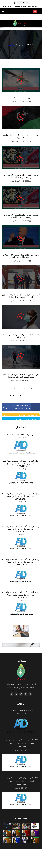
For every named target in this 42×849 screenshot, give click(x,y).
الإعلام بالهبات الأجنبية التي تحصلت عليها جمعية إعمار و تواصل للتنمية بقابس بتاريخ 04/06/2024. (21, 496)
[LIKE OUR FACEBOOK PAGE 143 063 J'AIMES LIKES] (36, 407)
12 (14, 395)
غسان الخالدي (15, 141)
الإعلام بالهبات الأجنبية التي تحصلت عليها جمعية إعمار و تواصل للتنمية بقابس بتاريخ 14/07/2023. (21, 595)
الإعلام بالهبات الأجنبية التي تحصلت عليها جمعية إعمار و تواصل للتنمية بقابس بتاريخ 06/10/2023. (21, 562)
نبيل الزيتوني (15, 101)
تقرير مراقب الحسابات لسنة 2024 (21, 434)
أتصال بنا (23, 6)
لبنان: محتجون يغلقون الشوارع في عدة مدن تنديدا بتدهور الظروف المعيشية (21, 375)
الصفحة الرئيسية (26, 44)
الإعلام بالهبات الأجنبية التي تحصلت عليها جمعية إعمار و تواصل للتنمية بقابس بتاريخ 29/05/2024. (21, 529)
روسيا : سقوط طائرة (21, 97)
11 (17, 395)
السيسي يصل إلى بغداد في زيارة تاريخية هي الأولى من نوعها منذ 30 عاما (21, 295)
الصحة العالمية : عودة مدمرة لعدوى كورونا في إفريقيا (21, 335)
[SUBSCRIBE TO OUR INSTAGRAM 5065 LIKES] (39, 418)
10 (21, 395)
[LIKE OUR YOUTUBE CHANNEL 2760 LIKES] (39, 414)
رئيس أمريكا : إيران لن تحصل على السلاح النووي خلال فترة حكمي (21, 256)
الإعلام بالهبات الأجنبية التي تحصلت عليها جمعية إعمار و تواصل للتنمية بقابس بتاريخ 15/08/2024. (21, 463)
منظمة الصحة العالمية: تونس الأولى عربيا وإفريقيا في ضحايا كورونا (21, 176)
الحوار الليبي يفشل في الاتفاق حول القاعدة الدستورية (21, 136)
